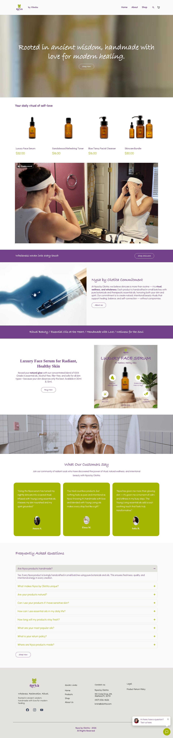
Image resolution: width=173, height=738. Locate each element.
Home (124, 7)
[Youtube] (41, 709)
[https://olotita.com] (19, 7)
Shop (144, 7)
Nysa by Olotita (101, 690)
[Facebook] (27, 709)
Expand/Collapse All (23, 562)
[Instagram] (34, 709)
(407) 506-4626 (102, 700)
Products (69, 694)
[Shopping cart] (158, 7)
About (134, 7)
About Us (69, 702)
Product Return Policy (136, 689)
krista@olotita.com (103, 704)
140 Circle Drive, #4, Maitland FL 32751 (103, 695)
